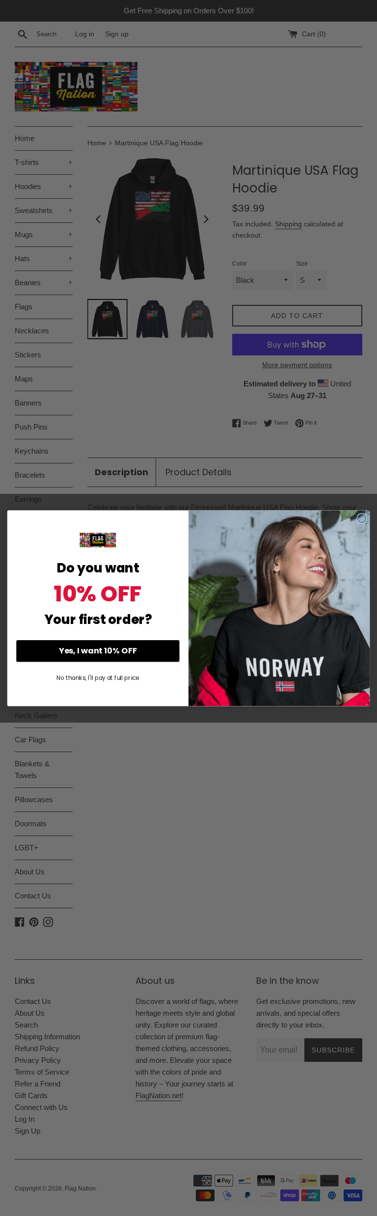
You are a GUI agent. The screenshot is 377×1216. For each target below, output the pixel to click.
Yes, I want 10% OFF (97, 650)
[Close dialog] (361, 518)
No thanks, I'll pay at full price (97, 678)
